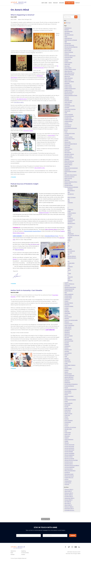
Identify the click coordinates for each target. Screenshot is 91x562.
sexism (66, 372)
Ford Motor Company (70, 197)
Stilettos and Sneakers (70, 399)
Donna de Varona (69, 157)
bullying (67, 97)
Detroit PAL (68, 142)
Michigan (67, 304)
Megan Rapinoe (69, 290)
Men (66, 292)
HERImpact (67, 240)
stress (66, 401)
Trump (66, 425)
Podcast (55, 2)
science (66, 370)
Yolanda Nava (68, 481)
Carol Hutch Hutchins (70, 109)
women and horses (69, 444)
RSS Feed (67, 22)
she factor (67, 380)
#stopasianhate (68, 31)
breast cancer (68, 85)
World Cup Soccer (69, 475)
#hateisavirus (68, 28)
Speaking (61, 2)
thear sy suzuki (68, 413)
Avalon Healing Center (70, 69)
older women (68, 327)
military (67, 308)
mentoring (67, 299)
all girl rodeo (68, 50)
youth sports (68, 482)
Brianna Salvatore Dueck (71, 95)
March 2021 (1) (68, 491)
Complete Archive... (69, 510)
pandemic (67, 330)
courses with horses (70, 133)
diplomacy (67, 147)
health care (67, 239)
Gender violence (69, 218)
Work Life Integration (70, 470)
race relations (68, 353)
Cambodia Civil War (70, 105)
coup (66, 131)
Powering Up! (68, 349)
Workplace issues (69, 474)
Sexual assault (68, 373)
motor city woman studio (71, 320)
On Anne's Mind (69, 2)
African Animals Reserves (71, 47)
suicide (66, 406)
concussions (68, 126)
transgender (68, 422)
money (66, 315)
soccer (66, 387)
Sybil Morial (68, 410)
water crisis (67, 434)
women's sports (69, 463)
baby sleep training (69, 73)
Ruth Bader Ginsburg (70, 365)
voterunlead (68, 432)
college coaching (69, 119)
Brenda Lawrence (69, 92)
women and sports (69, 448)
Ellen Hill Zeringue (69, 161)
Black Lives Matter (69, 81)
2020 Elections (68, 38)
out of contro (51, 135)
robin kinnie (68, 361)
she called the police (22, 99)
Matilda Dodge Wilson (70, 287)
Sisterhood (67, 382)
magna (66, 282)
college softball (68, 121)
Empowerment (68, 162)
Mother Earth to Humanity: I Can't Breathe (26, 290)
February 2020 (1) (69, 506)
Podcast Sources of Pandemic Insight (24, 184)
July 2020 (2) (68, 501)
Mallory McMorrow (69, 283)
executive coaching (69, 176)
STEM (66, 398)
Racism (66, 354)
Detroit (66, 140)
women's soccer (69, 462)
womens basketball (69, 467)
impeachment (68, 249)
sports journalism (69, 396)
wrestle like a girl (69, 477)
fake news (67, 180)
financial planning (69, 194)
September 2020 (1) (69, 498)
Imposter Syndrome (70, 251)
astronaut (67, 66)
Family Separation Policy (71, 181)
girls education (68, 226)
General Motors (68, 221)
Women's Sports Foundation (72, 465)
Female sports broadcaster (71, 187)
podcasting (67, 346)
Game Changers (69, 202)
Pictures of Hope (69, 341)
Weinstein (67, 436)
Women (67, 443)
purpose (67, 351)
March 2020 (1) (68, 505)
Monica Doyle (68, 316)
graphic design (68, 237)
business (67, 98)
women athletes (69, 451)
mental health (68, 296)
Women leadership (69, 455)
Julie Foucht (68, 270)
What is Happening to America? (22, 15)
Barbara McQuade (69, 74)
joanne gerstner (69, 266)
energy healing (68, 164)
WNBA (66, 441)
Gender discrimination (70, 213)
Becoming (67, 76)
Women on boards (69, 458)
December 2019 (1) (69, 508)
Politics (66, 347)
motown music (68, 323)
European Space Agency (71, 175)
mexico (66, 301)
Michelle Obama (69, 303)
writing (66, 479)
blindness (67, 83)
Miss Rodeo (67, 313)
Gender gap (68, 216)
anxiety (66, 60)
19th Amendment (69, 34)
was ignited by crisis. (39, 167)
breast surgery (68, 90)
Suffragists (67, 405)
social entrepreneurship (70, 389)
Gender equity (68, 214)
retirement (67, 360)
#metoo (67, 29)
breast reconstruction (70, 88)
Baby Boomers (68, 71)
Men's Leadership (69, 294)
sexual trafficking (69, 377)
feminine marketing (70, 190)
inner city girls (68, 252)
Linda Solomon (68, 280)
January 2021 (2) (69, 494)
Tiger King (67, 415)
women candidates (69, 453)
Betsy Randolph (69, 78)
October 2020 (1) (69, 496)
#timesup (67, 33)
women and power (69, 446)
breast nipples (68, 86)
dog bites (67, 150)
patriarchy (67, 334)
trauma (66, 424)
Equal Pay (67, 166)
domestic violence (69, 154)
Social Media (68, 391)
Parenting (67, 332)
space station (68, 392)
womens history (69, 469)
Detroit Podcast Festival (71, 143)
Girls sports (67, 230)
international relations (70, 256)
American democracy (70, 55)
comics (66, 123)
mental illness (68, 297)
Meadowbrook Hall (69, 289)
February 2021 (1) (69, 493)
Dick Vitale (67, 145)
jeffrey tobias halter (70, 263)
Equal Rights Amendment (71, 168)
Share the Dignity (69, 379)
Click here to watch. (19, 102)
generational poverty (70, 223)
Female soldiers (69, 185)
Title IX (66, 417)
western (67, 437)
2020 (66, 36)
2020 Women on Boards (71, 40)
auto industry (68, 67)
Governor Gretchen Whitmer (72, 235)
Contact (77, 2)
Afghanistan (68, 43)
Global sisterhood (69, 233)
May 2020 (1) (68, 503)
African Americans (69, 45)
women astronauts (69, 449)
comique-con (68, 124)
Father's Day (68, 183)
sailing (66, 366)
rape (66, 356)
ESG (66, 173)
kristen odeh (68, 273)
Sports (66, 394)
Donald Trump (68, 156)
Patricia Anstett (69, 335)
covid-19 (67, 135)
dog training (68, 152)
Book (50, 2)
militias (66, 309)
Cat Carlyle (67, 111)
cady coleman (68, 102)
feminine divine (68, 188)
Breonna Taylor (68, 93)
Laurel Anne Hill (69, 277)
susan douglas (68, 408)
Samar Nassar (68, 368)
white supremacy (69, 439)
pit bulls (67, 342)
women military (69, 456)
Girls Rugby (68, 228)
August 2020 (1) (68, 500)
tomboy (67, 418)
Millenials (67, 311)
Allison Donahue (69, 52)
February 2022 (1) (69, 489)
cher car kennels (69, 114)
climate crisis (68, 117)
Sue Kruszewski (68, 403)
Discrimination (68, 149)
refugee (67, 358)
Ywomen (67, 484)
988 (66, 41)
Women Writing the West (71, 460)
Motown (67, 322)
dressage (67, 159)
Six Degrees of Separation (71, 384)
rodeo (66, 363)
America (67, 54)
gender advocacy (69, 209)
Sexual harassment (69, 375)
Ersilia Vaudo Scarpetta (70, 171)
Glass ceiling (68, 232)
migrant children (69, 306)
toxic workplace (69, 420)
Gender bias (68, 211)
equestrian (67, 169)
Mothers (67, 318)
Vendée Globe (68, 429)
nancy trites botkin (69, 325)
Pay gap (67, 337)
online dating (68, 328)
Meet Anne (44, 2)
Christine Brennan (69, 116)
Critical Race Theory (70, 138)
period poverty (68, 339)
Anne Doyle (68, 59)
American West (68, 57)
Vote (66, 430)
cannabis (67, 107)
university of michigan (70, 427)
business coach (68, 100)
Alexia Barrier (68, 48)
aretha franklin (68, 62)
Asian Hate (67, 64)
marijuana (67, 285)
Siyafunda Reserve (69, 386)
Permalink (13, 177)
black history (68, 79)
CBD (66, 112)
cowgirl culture (68, 137)
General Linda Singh (70, 220)
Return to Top (45, 519)
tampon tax (68, 411)
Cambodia (67, 104)
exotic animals (68, 178)
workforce (67, 472)
